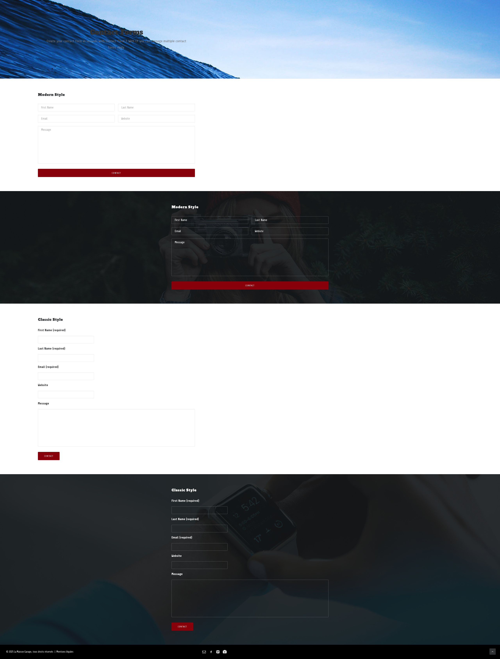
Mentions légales (64, 651)
